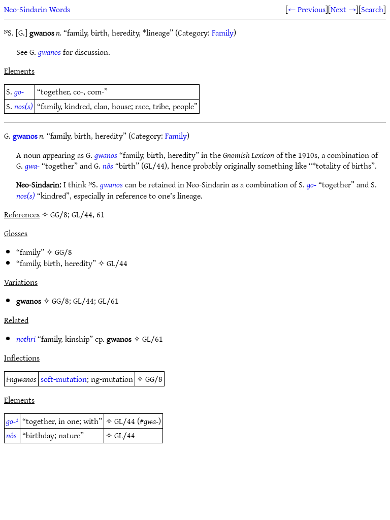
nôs (108, 165)
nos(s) (23, 106)
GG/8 (63, 252)
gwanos (49, 52)
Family (223, 32)
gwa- (32, 165)
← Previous (307, 9)
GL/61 (108, 301)
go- (19, 91)
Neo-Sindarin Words (37, 9)
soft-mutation (64, 379)
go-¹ (12, 421)
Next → (343, 9)
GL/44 (117, 263)
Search (372, 9)
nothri (26, 339)
